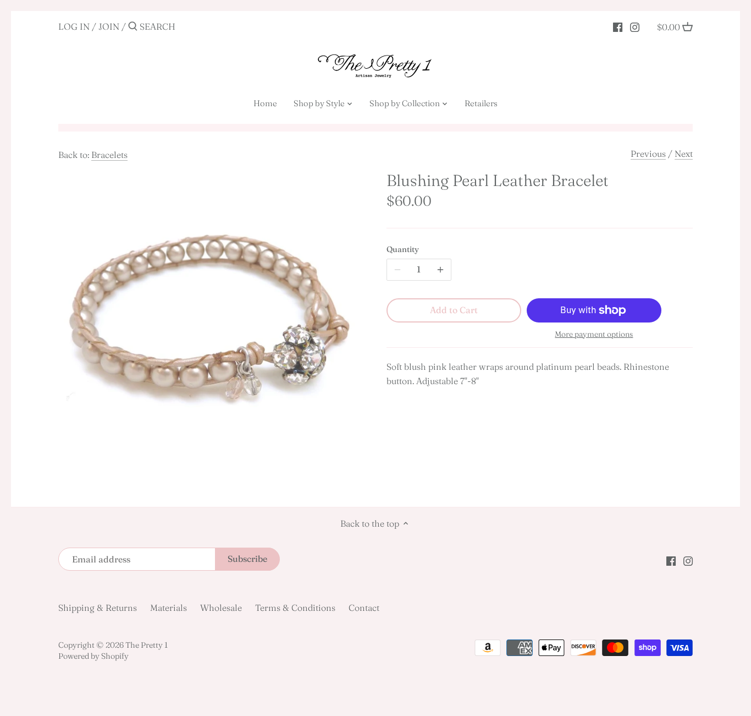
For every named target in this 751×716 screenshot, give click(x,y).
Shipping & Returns (97, 607)
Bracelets (109, 154)
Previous (648, 153)
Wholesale (221, 607)
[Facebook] (617, 25)
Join (108, 26)
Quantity (402, 249)
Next (684, 153)
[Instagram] (634, 25)
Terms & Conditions (295, 607)
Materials (168, 607)
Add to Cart (454, 309)
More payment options (594, 334)
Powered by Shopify (93, 656)
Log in (74, 26)
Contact (364, 607)
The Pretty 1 (146, 645)
